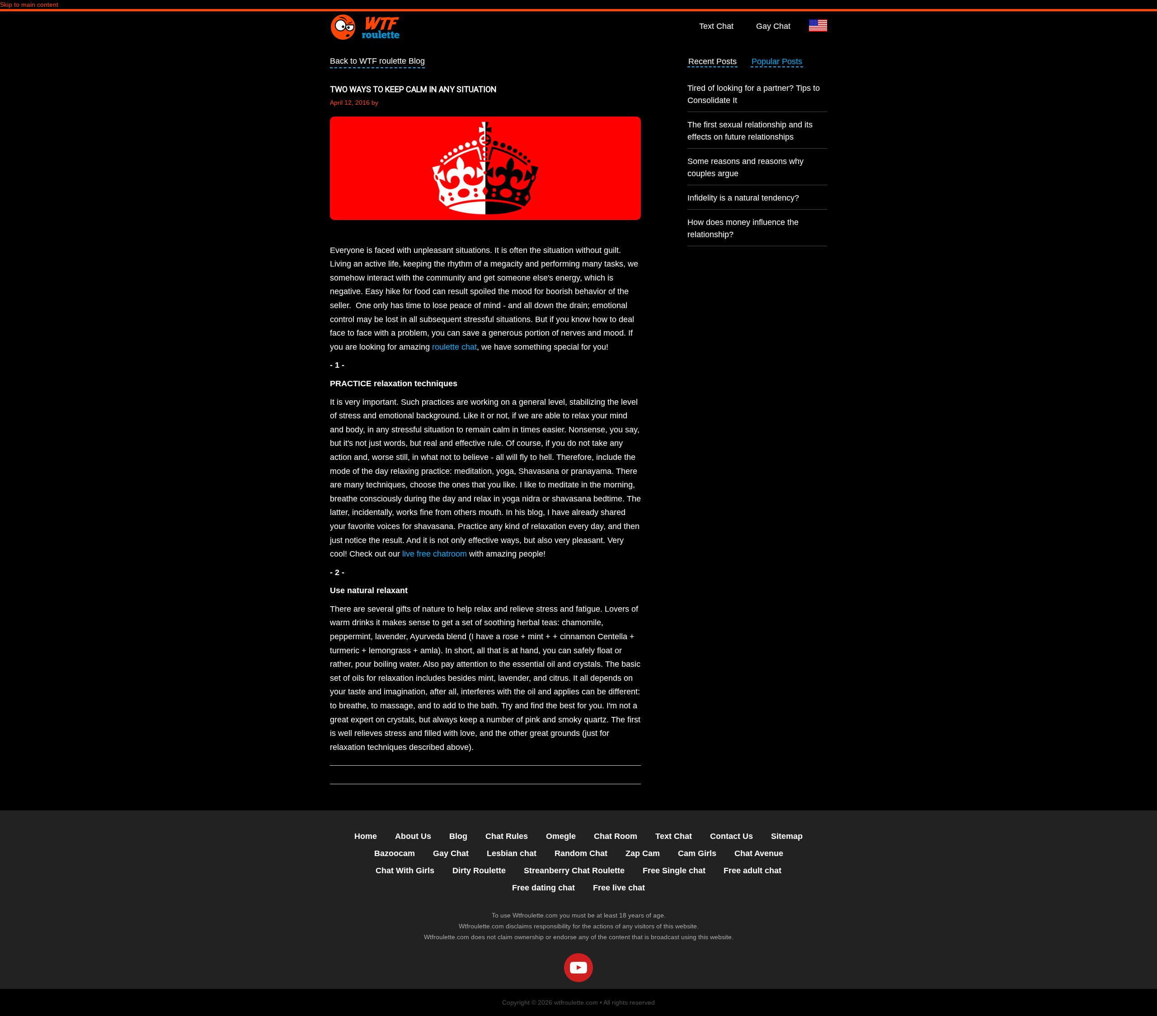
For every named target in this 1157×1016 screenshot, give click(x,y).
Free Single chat (674, 870)
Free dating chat (543, 887)
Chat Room (615, 836)
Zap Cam (643, 853)
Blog (458, 836)
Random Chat (581, 853)
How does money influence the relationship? (743, 228)
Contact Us (731, 836)
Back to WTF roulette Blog (377, 61)
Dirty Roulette (479, 870)
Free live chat (619, 887)
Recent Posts (712, 61)
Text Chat (716, 26)
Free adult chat (752, 870)
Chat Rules (506, 836)
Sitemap (787, 836)
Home (365, 836)
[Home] (365, 26)
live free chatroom (434, 553)
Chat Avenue (758, 853)
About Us (413, 836)
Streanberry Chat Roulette (574, 870)
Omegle (561, 836)
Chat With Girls (405, 870)
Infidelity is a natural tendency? (743, 197)
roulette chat (454, 346)
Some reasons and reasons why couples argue (745, 167)
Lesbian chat (511, 853)
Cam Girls (697, 853)
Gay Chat (773, 26)
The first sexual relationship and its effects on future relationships (750, 130)
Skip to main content (29, 4)
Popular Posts (777, 61)
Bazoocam (394, 853)
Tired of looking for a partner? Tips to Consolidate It (753, 94)
